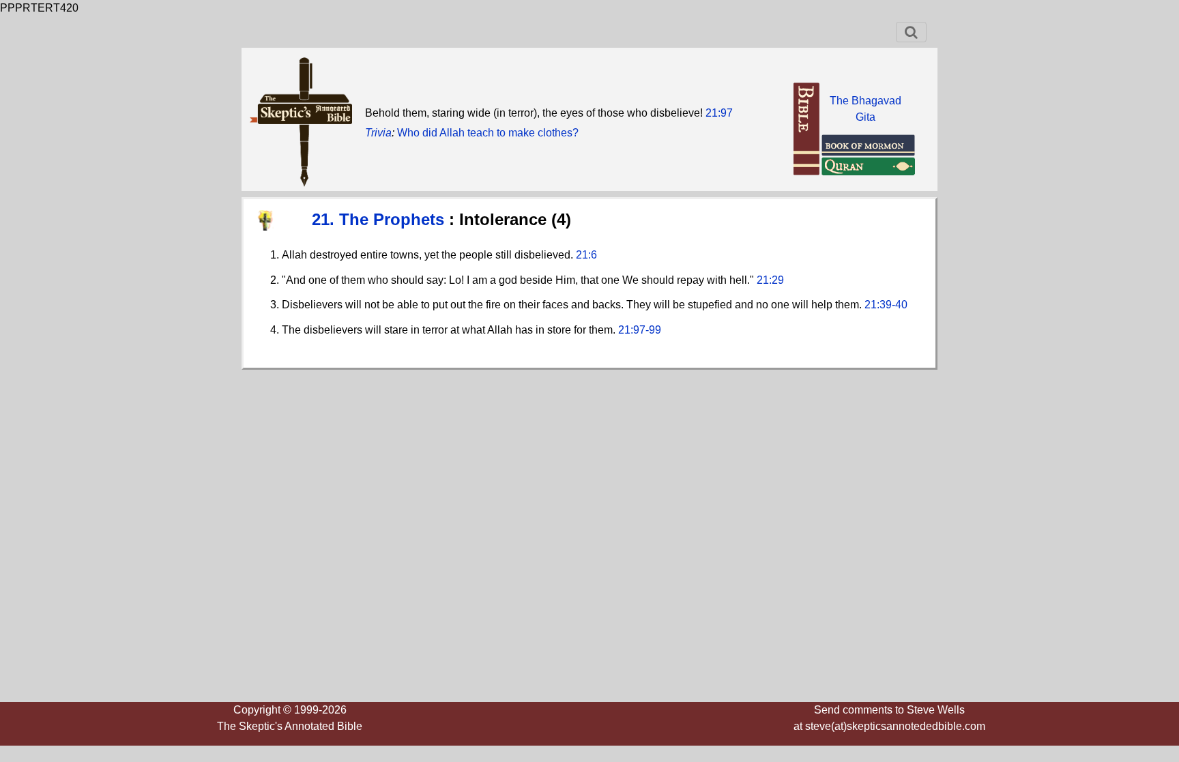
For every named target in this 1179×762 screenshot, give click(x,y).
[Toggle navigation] (911, 32)
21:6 (586, 255)
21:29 (770, 280)
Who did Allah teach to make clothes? (488, 132)
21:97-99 (639, 330)
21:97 (719, 113)
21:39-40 (885, 304)
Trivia (378, 132)
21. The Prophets (380, 219)
